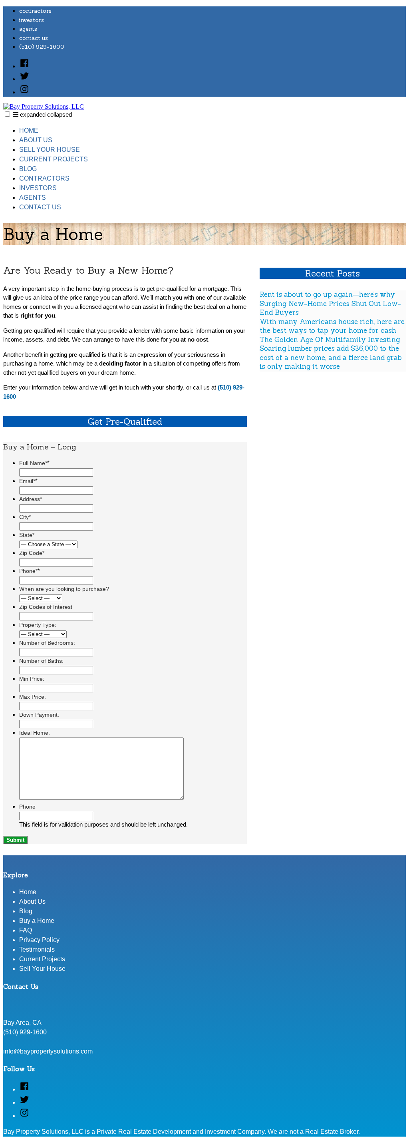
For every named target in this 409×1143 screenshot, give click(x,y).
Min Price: (31, 679)
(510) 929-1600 (41, 46)
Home (28, 130)
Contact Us (33, 38)
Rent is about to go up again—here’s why (327, 294)
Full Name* (34, 463)
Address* (30, 499)
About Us (35, 140)
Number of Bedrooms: (47, 643)
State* (26, 535)
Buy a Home (36, 920)
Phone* (29, 571)
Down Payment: (39, 715)
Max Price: (32, 697)
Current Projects (53, 159)
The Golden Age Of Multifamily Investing (330, 339)
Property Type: (37, 625)
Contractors (35, 10)
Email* (28, 481)
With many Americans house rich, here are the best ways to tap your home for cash (332, 326)
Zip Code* (31, 553)
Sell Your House (49, 149)
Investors (31, 20)
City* (25, 517)
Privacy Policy (39, 939)
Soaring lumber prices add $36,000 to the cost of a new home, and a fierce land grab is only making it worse (331, 357)
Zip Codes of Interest (45, 607)
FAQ (25, 930)
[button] (7, 114)
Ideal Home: (34, 733)
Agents (28, 28)
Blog (28, 168)
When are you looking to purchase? (64, 589)
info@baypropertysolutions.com (48, 1051)
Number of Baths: (41, 661)
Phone (27, 806)
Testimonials (37, 949)
